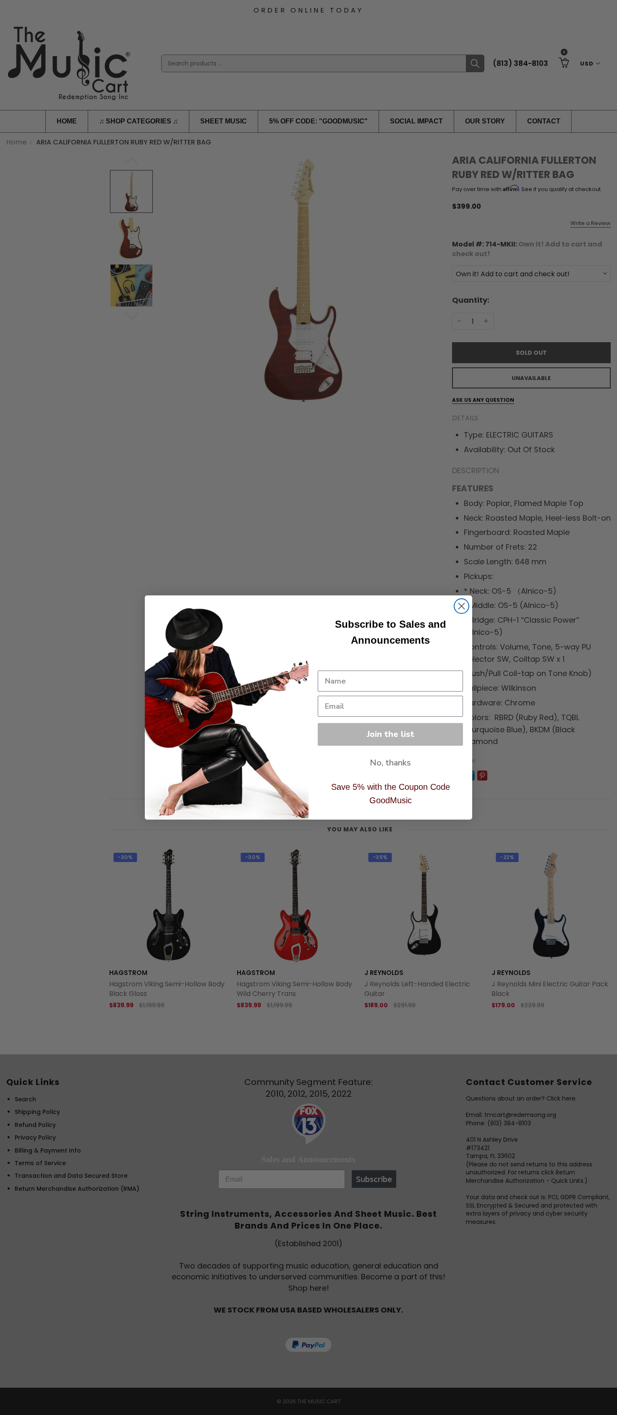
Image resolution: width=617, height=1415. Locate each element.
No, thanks (390, 762)
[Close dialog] (461, 606)
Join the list (390, 734)
